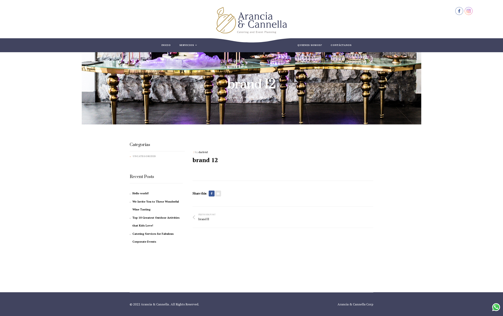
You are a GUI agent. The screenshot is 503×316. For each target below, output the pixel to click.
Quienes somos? (309, 45)
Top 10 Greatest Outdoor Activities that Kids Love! (156, 221)
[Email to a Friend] (218, 193)
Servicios (187, 45)
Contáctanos (341, 45)
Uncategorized (144, 156)
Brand (249, 97)
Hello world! (140, 193)
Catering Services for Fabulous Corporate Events (153, 237)
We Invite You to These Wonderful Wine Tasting (155, 205)
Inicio (166, 45)
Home (234, 97)
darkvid (203, 152)
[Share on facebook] (212, 193)
